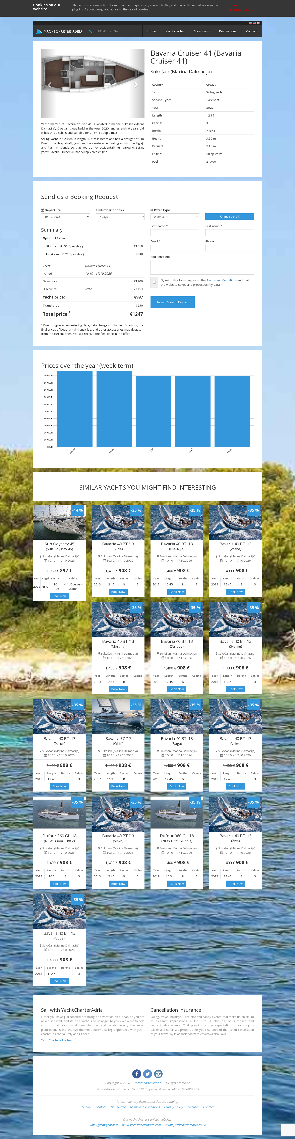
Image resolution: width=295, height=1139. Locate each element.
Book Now (59, 596)
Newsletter (117, 1107)
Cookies (100, 1107)
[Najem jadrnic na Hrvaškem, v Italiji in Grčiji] (250, 22)
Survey (86, 1107)
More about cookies (241, 10)
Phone (209, 241)
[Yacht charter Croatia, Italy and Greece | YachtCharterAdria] (59, 31)
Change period (229, 216)
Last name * (213, 226)
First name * (159, 226)
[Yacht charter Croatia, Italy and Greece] (254, 22)
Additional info (160, 257)
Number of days (111, 210)
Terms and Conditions (221, 280)
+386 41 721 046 (107, 31)
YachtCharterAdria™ (147, 1083)
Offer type (161, 210)
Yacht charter (175, 31)
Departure (52, 210)
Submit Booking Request (173, 302)
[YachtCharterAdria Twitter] (147, 1073)
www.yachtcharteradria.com (141, 1125)
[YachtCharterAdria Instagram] (158, 1073)
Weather (193, 1107)
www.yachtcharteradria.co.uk (185, 1125)
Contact (251, 31)
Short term (201, 31)
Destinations (227, 31)
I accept (235, 5)
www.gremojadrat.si (104, 1125)
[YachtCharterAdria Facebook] (137, 1073)
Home (151, 31)
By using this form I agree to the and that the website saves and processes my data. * (205, 282)
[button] (49, 83)
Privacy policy (173, 1107)
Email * (155, 241)
